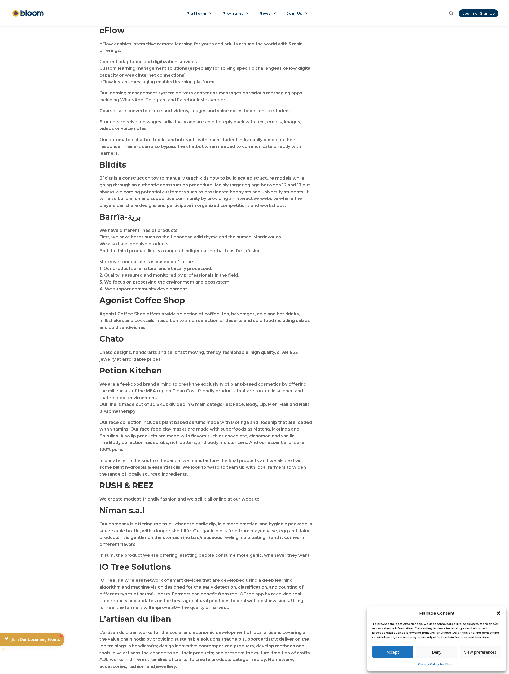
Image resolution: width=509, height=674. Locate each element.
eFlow (112, 30)
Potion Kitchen (130, 371)
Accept (393, 652)
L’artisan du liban (135, 619)
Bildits (112, 165)
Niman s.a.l (121, 510)
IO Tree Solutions (135, 567)
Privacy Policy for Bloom (436, 664)
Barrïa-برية (120, 217)
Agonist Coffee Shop (142, 300)
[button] (498, 613)
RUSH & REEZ (126, 485)
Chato (111, 339)
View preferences (480, 652)
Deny (436, 652)
